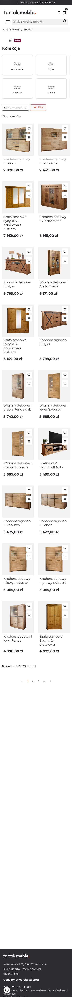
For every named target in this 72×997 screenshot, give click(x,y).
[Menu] (8, 22)
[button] (59, 12)
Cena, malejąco (13, 107)
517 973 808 (11, 973)
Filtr (38, 108)
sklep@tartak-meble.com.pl (22, 969)
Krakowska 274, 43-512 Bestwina (24, 964)
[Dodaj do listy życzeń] (29, 128)
